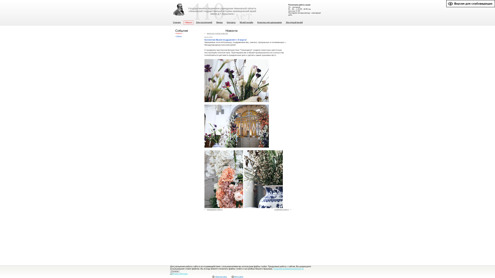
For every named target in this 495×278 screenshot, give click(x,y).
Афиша (179, 36)
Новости (179, 33)
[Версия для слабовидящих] (470, 1)
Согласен (175, 271)
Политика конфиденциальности (288, 269)
